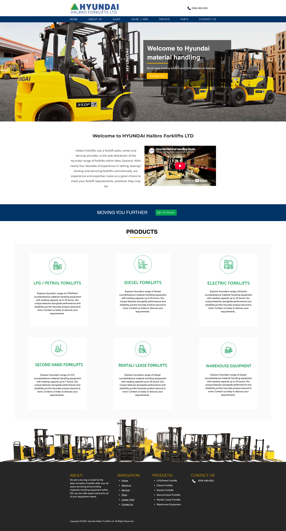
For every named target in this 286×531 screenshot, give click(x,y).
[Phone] (194, 481)
